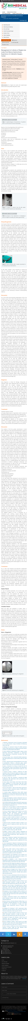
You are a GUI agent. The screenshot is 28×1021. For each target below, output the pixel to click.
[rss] (9, 1018)
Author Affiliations (7, 67)
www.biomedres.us (17, 1012)
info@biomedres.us (5, 0)
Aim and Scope (4, 961)
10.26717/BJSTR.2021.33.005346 (11, 78)
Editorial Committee (5, 963)
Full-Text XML (15, 42)
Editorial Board (6, 13)
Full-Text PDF (6, 42)
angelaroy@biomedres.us (7, 953)
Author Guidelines (5, 965)
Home (3, 960)
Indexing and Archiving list (6, 967)
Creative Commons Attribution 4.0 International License (17, 1011)
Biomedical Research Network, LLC (11, 1010)
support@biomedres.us (6, 952)
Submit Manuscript (17, 13)
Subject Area (4, 968)
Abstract (15, 40)
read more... (24, 978)
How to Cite (5, 44)
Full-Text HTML (6, 40)
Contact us (4, 970)
